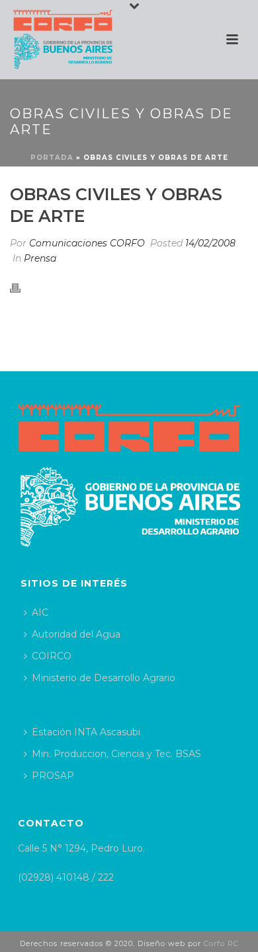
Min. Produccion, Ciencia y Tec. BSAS (116, 754)
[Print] (22, 287)
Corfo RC (221, 943)
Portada (51, 157)
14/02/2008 (210, 243)
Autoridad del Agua (76, 634)
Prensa (40, 258)
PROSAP (53, 776)
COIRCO (51, 656)
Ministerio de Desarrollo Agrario (103, 678)
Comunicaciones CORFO (87, 243)
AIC (40, 612)
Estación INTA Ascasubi (86, 732)
